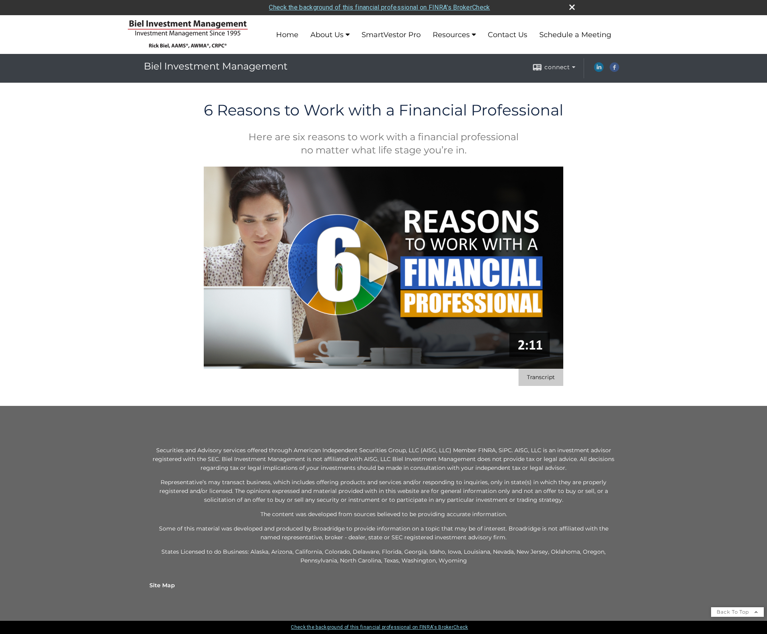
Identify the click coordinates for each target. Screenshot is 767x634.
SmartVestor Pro (391, 34)
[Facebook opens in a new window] (614, 70)
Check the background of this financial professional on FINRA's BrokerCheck (379, 7)
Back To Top (734, 612)
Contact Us (507, 34)
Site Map (162, 585)
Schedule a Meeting (575, 34)
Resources (451, 34)
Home (287, 34)
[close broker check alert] (572, 7)
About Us (327, 34)
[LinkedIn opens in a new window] (599, 70)
